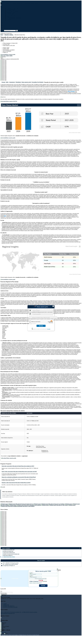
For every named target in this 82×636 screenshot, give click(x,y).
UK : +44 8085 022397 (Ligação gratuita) (29, 3)
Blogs (5, 22)
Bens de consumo (11, 20)
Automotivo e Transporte (12, 12)
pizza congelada (71, 91)
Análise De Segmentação (9, 552)
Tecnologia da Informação (12, 8)
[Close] (59, 569)
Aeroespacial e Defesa (11, 15)
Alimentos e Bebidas (11, 13)
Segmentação (12, 82)
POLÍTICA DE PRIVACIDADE (10, 607)
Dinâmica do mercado (8, 551)
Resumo (3, 82)
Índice (7, 82)
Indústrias (6, 7)
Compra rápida (8, 55)
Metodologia (18, 82)
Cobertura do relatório (9, 556)
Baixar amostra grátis (26, 82)
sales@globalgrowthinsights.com (9, 565)
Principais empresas (7, 555)
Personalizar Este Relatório (37, 82)
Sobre (5, 25)
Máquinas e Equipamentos (13, 10)
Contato (5, 27)
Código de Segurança (33, 581)
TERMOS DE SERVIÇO (8, 606)
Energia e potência (11, 14)
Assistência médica (11, 9)
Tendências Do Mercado (8, 549)
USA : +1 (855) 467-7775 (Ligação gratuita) (11, 3)
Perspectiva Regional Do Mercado (11, 554)
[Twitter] (1, 617)
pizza (5, 215)
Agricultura (9, 16)
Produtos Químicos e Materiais (13, 17)
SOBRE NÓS (6, 604)
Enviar (41, 325)
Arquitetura (9, 19)
